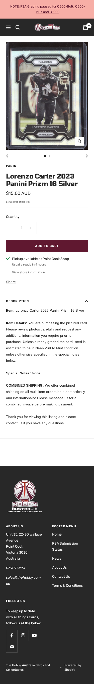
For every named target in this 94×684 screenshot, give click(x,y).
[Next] (86, 156)
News (56, 558)
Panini (12, 166)
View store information (28, 272)
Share (11, 282)
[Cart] (85, 27)
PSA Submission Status (65, 546)
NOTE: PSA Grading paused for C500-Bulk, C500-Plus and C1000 (47, 9)
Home (57, 534)
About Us (59, 567)
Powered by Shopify (72, 667)
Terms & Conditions (67, 585)
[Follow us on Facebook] (11, 635)
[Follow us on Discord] (11, 646)
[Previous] (8, 156)
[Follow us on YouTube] (34, 635)
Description (17, 301)
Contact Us (61, 576)
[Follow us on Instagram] (23, 635)
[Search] (18, 27)
